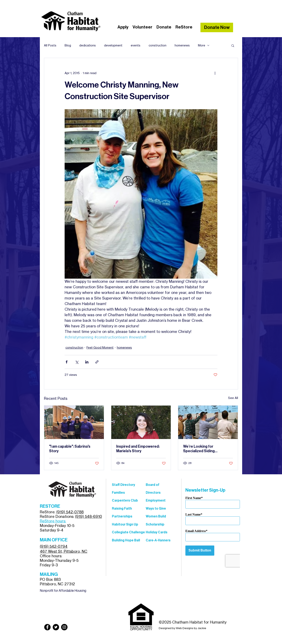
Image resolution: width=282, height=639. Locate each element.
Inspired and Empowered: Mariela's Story (138, 448)
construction (157, 45)
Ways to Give (156, 508)
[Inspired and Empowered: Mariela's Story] (141, 422)
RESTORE (50, 506)
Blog (68, 45)
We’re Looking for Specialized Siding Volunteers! (199, 448)
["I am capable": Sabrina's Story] (74, 422)
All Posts (50, 45)
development (113, 45)
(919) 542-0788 (70, 512)
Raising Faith (122, 508)
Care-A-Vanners (158, 540)
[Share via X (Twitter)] (77, 362)
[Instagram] (64, 627)
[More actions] (214, 72)
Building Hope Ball (126, 540)
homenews (182, 45)
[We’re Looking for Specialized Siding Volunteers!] (208, 422)
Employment (156, 500)
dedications (87, 45)
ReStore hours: (53, 521)
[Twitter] (56, 627)
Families (118, 493)
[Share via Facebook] (67, 362)
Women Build (156, 516)
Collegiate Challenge (128, 532)
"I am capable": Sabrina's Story (69, 448)
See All (233, 398)
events (135, 45)
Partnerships (122, 516)
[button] (233, 45)
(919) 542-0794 (54, 546)
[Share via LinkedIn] (87, 362)
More (201, 45)
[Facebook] (47, 627)
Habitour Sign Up (125, 524)
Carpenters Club (125, 500)
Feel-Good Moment (100, 347)
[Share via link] (97, 362)
